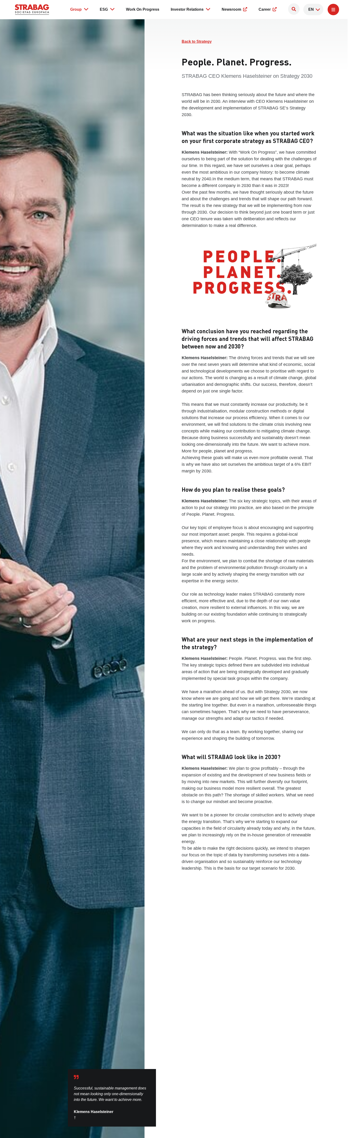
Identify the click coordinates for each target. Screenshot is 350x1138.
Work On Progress (142, 9)
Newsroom (232, 9)
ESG (104, 9)
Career (265, 9)
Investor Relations (187, 9)
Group (76, 9)
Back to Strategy (197, 41)
